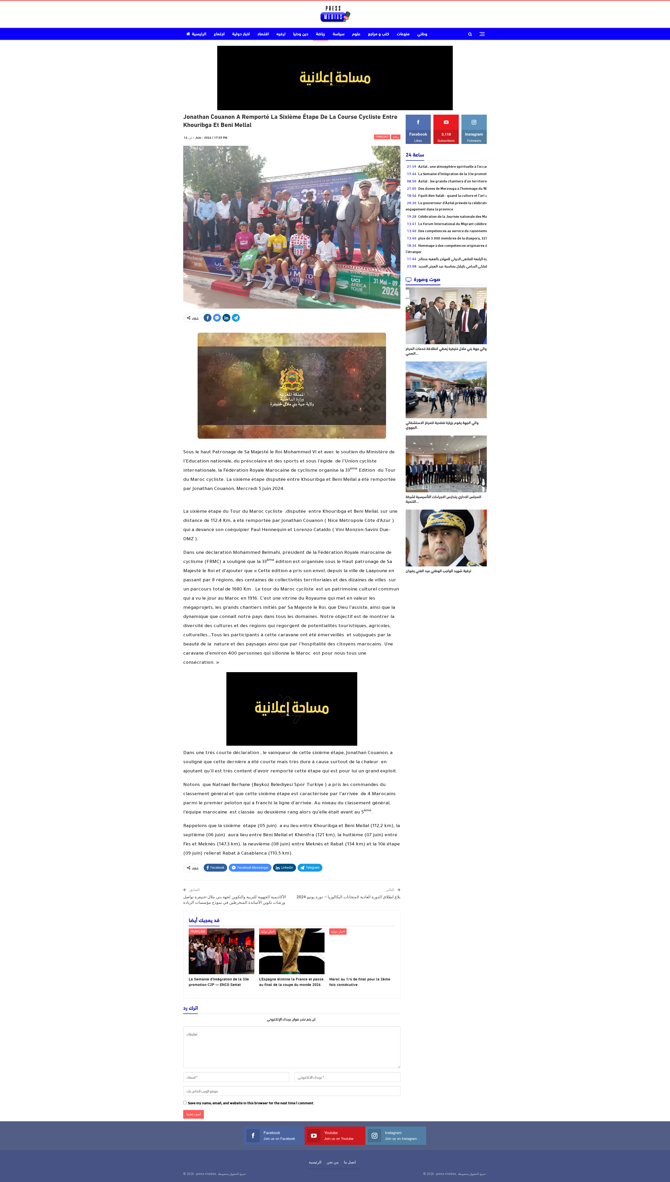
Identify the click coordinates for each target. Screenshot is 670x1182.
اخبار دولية (241, 34)
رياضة (320, 34)
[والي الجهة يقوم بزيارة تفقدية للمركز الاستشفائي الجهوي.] (446, 389)
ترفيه (281, 34)
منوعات (403, 34)
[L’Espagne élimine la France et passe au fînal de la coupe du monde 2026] (292, 951)
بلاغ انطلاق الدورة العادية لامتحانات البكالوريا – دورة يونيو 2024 (348, 897)
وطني (422, 34)
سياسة (338, 34)
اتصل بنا (350, 1162)
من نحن (333, 1162)
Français (382, 136)
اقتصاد (263, 34)
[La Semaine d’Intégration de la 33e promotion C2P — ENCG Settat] (221, 951)
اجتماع (219, 34)
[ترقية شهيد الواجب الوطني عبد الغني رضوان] (446, 538)
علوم (356, 34)
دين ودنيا (300, 34)
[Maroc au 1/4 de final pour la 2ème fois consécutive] (362, 951)
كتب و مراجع (378, 34)
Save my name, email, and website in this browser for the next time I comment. (251, 1103)
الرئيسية (199, 34)
